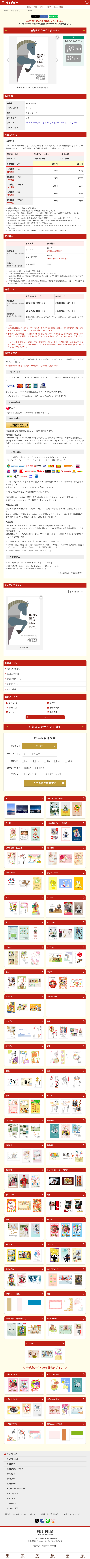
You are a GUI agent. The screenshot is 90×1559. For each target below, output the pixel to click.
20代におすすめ (53, 1374)
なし (27, 761)
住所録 (52, 703)
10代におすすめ (11, 1374)
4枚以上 (71, 761)
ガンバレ (50, 1244)
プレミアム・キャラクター (55, 774)
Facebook (42, 1521)
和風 (48, 1021)
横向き (41, 768)
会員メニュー (11, 696)
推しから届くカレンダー (16, 1489)
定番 (48, 1046)
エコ (48, 1071)
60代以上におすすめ (54, 1424)
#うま (43, 123)
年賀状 (29, 7)
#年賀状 (29, 123)
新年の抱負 (10, 1269)
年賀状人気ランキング (15, 679)
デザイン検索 (12, 689)
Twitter (37, 1521)
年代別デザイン (12, 684)
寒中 (41, 7)
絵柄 (48, 1294)
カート (11, 712)
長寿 (7, 1219)
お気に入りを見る (13, 669)
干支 (7, 897)
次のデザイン (53, 59)
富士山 (8, 798)
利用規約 (7, 1514)
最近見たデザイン (13, 674)
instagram (53, 1521)
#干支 (35, 123)
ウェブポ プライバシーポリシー (24, 1514)
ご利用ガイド (12, 1503)
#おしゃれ (73, 123)
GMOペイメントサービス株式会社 (25, 528)
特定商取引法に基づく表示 (49, 1514)
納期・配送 (11, 1498)
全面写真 (9, 1170)
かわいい (50, 947)
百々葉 (8, 823)
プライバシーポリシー (49, 534)
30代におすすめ (11, 1399)
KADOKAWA (52, 1319)
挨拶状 (49, 7)
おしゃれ (9, 947)
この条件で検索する (45, 783)
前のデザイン (11, 59)
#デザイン (64, 123)
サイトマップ (74, 1514)
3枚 (59, 761)
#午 (39, 123)
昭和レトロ (10, 1195)
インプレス (30, 1343)
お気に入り (57, 37)
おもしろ (9, 996)
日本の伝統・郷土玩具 (14, 848)
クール (21, 11)
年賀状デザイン (12, 663)
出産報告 (9, 1145)
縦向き (28, 768)
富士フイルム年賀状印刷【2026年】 (45, 1546)
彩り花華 (50, 848)
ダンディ (50, 897)
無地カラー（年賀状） (14, 1294)
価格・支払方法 (12, 1493)
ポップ (49, 972)
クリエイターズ (53, 873)
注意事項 (29, 534)
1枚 (38, 761)
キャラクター (52, 996)
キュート (9, 972)
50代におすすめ (11, 1424)
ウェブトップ (12, 1454)
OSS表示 (64, 1514)
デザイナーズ (10, 873)
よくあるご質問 (12, 1508)
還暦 (48, 1195)
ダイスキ (9, 1244)
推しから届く (58, 7)
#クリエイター (53, 123)
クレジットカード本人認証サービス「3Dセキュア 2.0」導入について (37, 396)
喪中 (35, 7)
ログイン (45, 717)
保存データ (54, 708)
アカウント (13, 703)
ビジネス (50, 1096)
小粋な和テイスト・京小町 (57, 823)
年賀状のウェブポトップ (10, 11)
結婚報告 (50, 1120)
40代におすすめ (53, 1399)
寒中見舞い (11, 1479)
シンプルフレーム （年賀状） (58, 1170)
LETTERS (9, 1120)
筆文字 (8, 1071)
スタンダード (31, 774)
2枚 (48, 761)
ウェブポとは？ (12, 1459)
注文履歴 (53, 712)
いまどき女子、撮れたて (56, 798)
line (48, 1521)
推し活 (49, 1219)
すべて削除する (76, 592)
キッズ (8, 1096)
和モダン (9, 1046)
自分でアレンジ (53, 1269)
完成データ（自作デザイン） (16, 1319)
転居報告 (50, 1145)
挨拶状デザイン (12, 1484)
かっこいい (51, 922)
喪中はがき (11, 1474)
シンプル (9, 1021)
